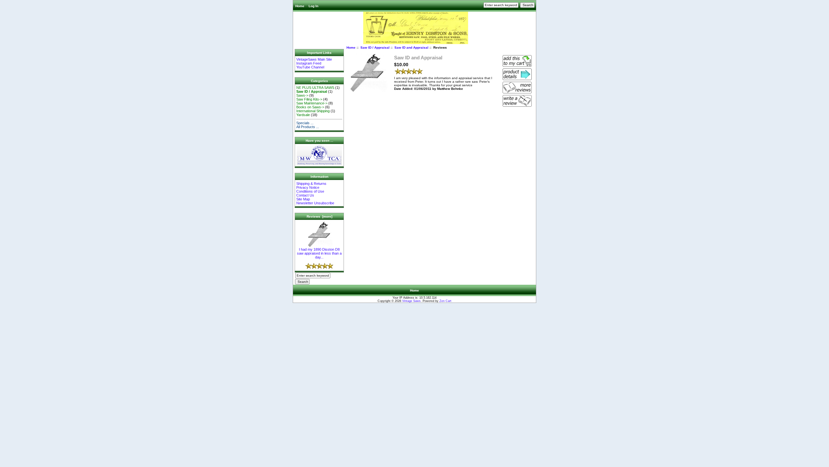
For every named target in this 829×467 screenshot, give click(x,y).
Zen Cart (445, 301)
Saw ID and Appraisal (411, 47)
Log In (313, 6)
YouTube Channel (310, 67)
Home (299, 6)
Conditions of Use (310, 191)
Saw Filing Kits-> (309, 99)
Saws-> (302, 95)
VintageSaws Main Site (314, 59)
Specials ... (304, 123)
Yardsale (303, 115)
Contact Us (305, 195)
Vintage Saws (411, 301)
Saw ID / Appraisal (375, 47)
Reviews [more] (319, 216)
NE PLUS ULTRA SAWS (315, 88)
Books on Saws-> (310, 107)
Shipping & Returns (311, 184)
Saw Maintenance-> (311, 103)
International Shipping (313, 111)
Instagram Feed (308, 63)
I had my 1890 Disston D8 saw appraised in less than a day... (319, 253)
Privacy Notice (307, 187)
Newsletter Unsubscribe (315, 203)
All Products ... (307, 127)
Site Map (303, 199)
